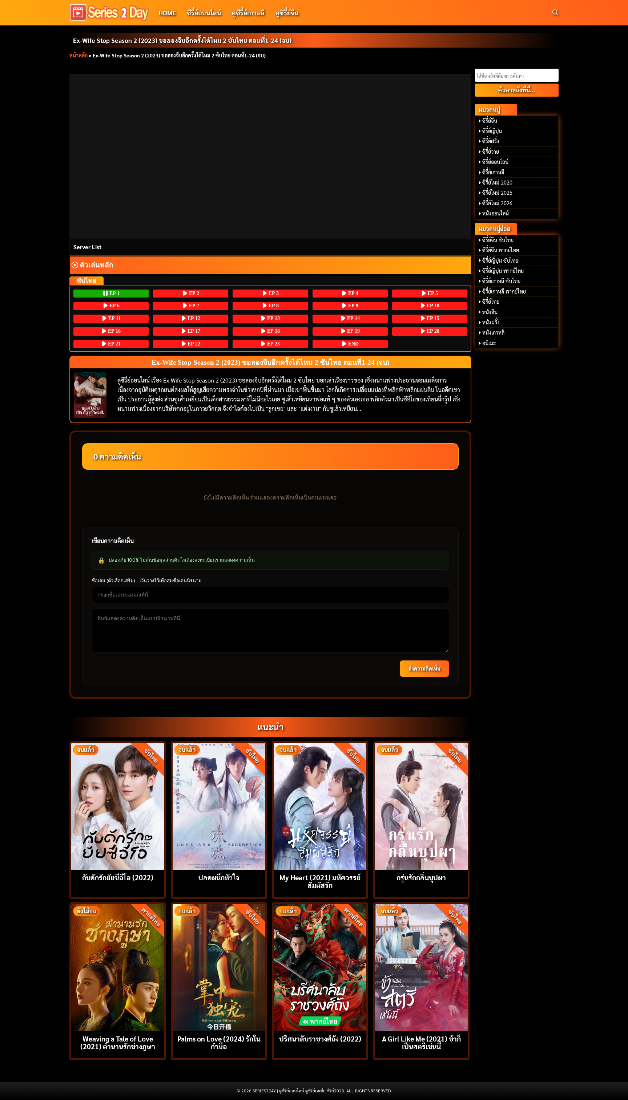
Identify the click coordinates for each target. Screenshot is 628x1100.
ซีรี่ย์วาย (490, 151)
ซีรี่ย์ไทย (490, 301)
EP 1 (114, 293)
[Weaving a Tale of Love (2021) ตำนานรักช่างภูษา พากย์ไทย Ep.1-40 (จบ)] (117, 967)
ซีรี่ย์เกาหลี (493, 172)
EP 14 (353, 318)
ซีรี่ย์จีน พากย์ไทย (500, 250)
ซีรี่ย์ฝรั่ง (490, 141)
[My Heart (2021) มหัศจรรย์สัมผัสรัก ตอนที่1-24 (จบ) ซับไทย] (320, 805)
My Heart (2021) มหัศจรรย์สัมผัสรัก (320, 881)
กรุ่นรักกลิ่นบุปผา (421, 877)
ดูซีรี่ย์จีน (286, 12)
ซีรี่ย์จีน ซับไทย (498, 239)
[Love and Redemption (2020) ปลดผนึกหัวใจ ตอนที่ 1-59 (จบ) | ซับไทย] (219, 805)
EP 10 (432, 305)
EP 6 (114, 305)
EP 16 (113, 331)
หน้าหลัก (78, 55)
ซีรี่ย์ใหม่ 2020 (497, 182)
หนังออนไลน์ (495, 213)
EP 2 (193, 293)
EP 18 (273, 331)
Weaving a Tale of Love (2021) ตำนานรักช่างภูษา (117, 1042)
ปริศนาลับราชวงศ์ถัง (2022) (320, 1038)
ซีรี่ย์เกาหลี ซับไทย (501, 281)
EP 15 (432, 318)
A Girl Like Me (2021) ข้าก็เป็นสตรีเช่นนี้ (421, 1042)
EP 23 (273, 344)
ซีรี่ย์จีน (489, 120)
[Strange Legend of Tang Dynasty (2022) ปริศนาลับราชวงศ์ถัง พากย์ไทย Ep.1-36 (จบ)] (320, 967)
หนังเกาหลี (493, 332)
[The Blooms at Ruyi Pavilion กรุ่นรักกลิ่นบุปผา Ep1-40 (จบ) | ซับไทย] (421, 805)
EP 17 (193, 331)
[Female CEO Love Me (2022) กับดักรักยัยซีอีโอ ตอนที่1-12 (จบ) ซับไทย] (117, 805)
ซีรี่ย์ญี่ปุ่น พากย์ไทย (503, 270)
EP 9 (352, 305)
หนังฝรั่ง (491, 322)
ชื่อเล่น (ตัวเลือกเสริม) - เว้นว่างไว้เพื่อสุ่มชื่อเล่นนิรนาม (147, 580)
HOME (167, 12)
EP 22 (193, 344)
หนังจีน (490, 312)
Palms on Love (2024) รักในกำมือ (219, 1042)
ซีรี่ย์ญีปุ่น (492, 131)
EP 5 (432, 293)
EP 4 (352, 293)
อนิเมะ (489, 343)
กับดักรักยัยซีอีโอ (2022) (117, 877)
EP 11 (114, 318)
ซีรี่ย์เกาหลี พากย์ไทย (504, 291)
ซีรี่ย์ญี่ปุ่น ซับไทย (500, 260)
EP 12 (193, 318)
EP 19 (353, 331)
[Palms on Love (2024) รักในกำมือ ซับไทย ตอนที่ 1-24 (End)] (219, 967)
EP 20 (432, 331)
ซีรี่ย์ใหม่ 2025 (497, 192)
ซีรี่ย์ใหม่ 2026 (497, 203)
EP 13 (273, 318)
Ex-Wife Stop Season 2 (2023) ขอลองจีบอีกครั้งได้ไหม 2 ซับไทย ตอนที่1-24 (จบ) (182, 40)
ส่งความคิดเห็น (424, 668)
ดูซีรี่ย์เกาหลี (248, 12)
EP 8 (273, 305)
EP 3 (273, 293)
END (353, 344)
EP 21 (113, 344)
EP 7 (193, 305)
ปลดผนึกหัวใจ (218, 877)
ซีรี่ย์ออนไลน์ (204, 12)
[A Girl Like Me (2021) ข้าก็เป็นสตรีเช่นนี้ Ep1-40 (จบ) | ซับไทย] (421, 967)
